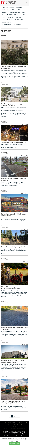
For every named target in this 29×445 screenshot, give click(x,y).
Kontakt (16, 27)
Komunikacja (9, 14)
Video (10, 27)
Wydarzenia (5, 9)
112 (24, 432)
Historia (14, 433)
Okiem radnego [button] (6, 19)
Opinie (23, 433)
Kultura (23, 431)
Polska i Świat (13, 434)
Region (5, 432)
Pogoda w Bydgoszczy (14, 12)
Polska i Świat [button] (20, 17)
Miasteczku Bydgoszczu (8, 24)
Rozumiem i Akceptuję (14, 443)
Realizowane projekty (8, 22)
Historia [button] (16, 14)
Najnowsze (5, 7)
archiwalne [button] (19, 24)
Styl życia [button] (10, 17)
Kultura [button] (18, 9)
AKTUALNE (12, 9)
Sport (21, 432)
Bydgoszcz (5, 431)
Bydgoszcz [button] (19, 7)
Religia (18, 433)
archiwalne (17, 435)
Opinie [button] (3, 17)
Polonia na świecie (9, 434)
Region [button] (4, 12)
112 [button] (2, 14)
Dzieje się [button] (11, 7)
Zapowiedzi (5, 27)
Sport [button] (23, 12)
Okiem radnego (21, 434)
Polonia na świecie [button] (18, 19)
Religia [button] (23, 14)
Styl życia (7, 434)
